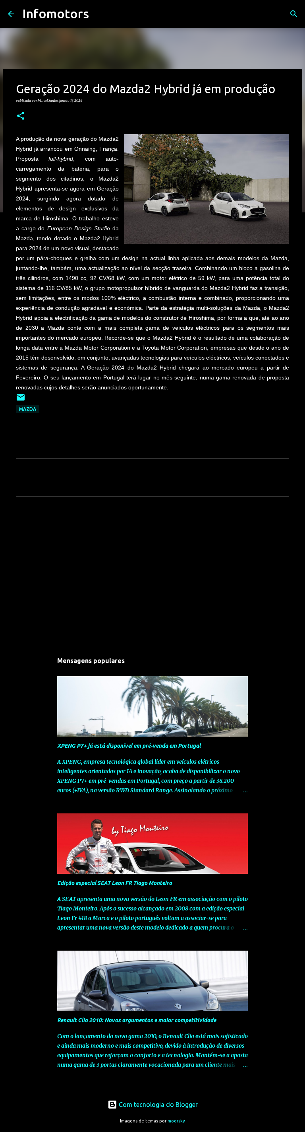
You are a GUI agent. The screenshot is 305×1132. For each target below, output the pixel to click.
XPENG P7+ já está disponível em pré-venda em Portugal (129, 746)
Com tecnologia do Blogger (157, 1104)
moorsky (176, 1120)
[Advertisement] (152, 576)
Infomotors (55, 13)
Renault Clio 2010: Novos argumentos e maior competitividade (136, 1020)
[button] (20, 116)
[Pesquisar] (100, 13)
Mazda (27, 409)
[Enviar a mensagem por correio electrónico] (20, 400)
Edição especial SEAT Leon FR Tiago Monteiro (114, 883)
